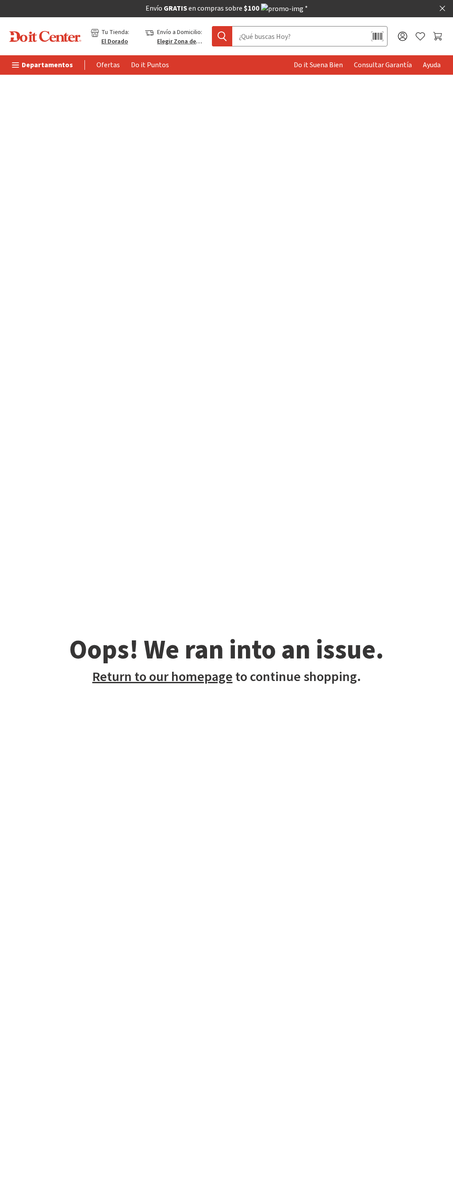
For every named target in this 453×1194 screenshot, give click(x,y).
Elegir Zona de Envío (180, 41)
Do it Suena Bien (318, 65)
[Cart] (438, 36)
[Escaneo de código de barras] (377, 36)
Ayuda (432, 65)
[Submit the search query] (222, 36)
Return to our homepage (162, 676)
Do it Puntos (150, 65)
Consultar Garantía (383, 65)
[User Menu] (402, 36)
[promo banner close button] (442, 8)
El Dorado (114, 41)
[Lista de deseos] (420, 36)
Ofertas (108, 65)
